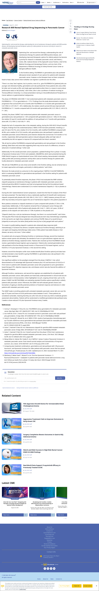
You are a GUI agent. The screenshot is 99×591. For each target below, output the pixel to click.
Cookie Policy (22, 589)
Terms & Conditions (49, 544)
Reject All (76, 586)
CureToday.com (49, 534)
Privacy (49, 542)
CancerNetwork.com (49, 533)
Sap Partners (9, 20)
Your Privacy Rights (49, 547)
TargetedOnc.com (49, 538)
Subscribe (59, 378)
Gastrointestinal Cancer (8, 388)
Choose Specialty (47, 7)
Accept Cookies (87, 586)
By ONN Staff (28, 408)
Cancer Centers (18, 20)
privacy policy (33, 381)
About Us (49, 527)
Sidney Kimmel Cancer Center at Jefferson (27, 388)
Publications (65, 2)
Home (3, 20)
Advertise (49, 540)
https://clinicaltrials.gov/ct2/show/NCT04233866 (19, 353)
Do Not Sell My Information (50, 546)
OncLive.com (49, 536)
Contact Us (49, 531)
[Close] (96, 586)
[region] (49, 586)
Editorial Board (49, 529)
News (42, 2)
